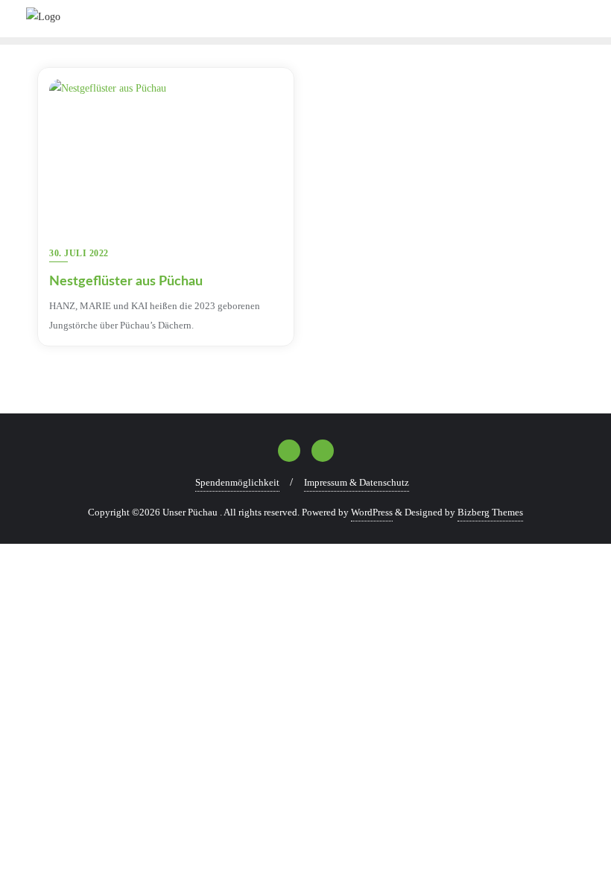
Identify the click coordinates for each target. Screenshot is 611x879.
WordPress (372, 512)
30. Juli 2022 (79, 253)
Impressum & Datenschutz (356, 482)
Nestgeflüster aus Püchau (126, 281)
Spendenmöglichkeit (237, 482)
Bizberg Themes (490, 512)
